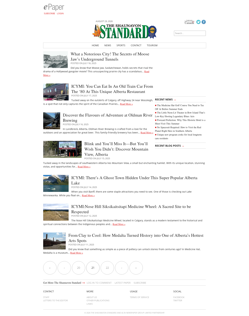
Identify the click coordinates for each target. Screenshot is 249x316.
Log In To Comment (99, 282)
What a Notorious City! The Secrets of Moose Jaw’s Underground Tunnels (110, 56)
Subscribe (49, 13)
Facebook (178, 297)
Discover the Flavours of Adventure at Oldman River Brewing (107, 117)
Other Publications (98, 300)
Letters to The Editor (55, 300)
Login (60, 13)
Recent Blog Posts (169, 145)
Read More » (126, 104)
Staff (46, 297)
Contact (136, 45)
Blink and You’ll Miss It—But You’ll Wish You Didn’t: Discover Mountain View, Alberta (116, 149)
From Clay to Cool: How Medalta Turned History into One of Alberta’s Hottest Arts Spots (135, 237)
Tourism (152, 45)
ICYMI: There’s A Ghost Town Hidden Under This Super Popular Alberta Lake (134, 180)
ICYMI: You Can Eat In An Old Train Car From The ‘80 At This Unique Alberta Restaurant (112, 88)
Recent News (165, 99)
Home (95, 45)
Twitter (177, 300)
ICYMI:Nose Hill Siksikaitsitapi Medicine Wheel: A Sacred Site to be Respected (131, 209)
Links (90, 303)
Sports (121, 45)
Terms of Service (139, 297)
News (107, 45)
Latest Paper (123, 282)
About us (92, 297)
